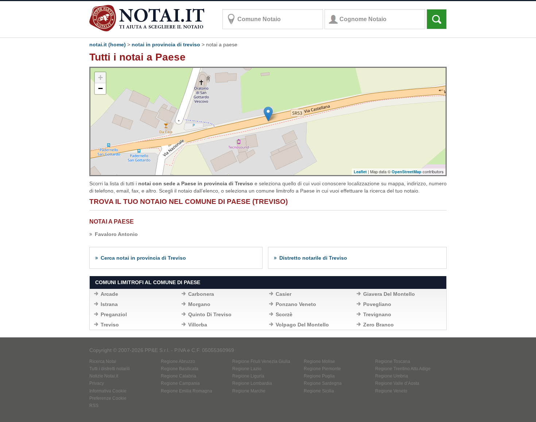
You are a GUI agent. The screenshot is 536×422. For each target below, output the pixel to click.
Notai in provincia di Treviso (166, 44)
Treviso (110, 325)
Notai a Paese (111, 221)
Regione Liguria (248, 376)
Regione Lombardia (252, 383)
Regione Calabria (178, 376)
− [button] (100, 88)
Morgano (199, 304)
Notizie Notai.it (103, 376)
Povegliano (377, 304)
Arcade (109, 294)
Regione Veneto (391, 391)
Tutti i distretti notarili (109, 368)
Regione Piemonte (322, 368)
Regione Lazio (246, 368)
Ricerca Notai (102, 361)
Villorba (197, 325)
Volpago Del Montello (302, 325)
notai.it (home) (107, 44)
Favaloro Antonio (116, 234)
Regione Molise (319, 361)
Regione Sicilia (319, 391)
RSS (93, 405)
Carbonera (201, 294)
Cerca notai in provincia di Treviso (143, 258)
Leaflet (360, 171)
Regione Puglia (319, 376)
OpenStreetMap (407, 171)
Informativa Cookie (108, 391)
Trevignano (377, 314)
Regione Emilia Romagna (186, 391)
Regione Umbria (391, 376)
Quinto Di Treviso (210, 314)
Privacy (96, 383)
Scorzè (284, 314)
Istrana (109, 304)
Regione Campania (180, 383)
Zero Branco (378, 325)
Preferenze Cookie (108, 398)
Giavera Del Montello (389, 294)
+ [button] (100, 77)
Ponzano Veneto (296, 304)
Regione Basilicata (179, 368)
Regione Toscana (392, 361)
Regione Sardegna (323, 383)
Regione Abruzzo (178, 361)
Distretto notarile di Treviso (313, 258)
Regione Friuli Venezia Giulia (261, 361)
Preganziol (114, 314)
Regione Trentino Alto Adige (403, 368)
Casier (283, 294)
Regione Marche (248, 391)
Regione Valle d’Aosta (397, 383)
